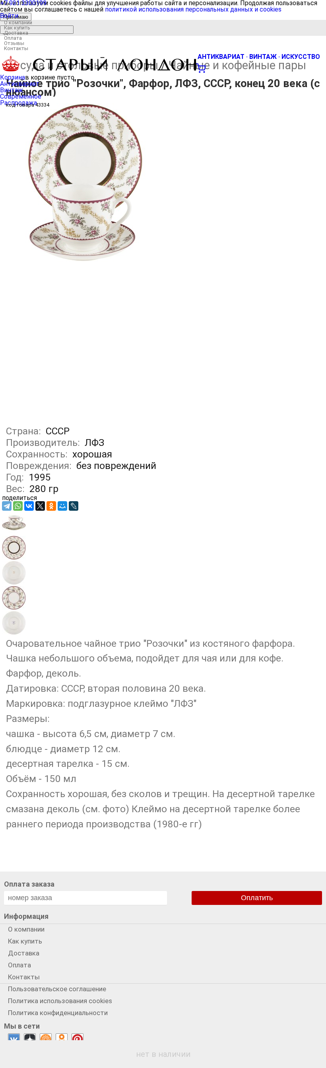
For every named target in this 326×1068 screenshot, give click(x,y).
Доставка (16, 33)
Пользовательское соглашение (57, 989)
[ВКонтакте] (29, 506)
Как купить (17, 28)
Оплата (13, 38)
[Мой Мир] (62, 506)
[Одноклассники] (51, 506)
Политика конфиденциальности (58, 1013)
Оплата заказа (29, 884)
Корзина (12, 77)
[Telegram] (7, 506)
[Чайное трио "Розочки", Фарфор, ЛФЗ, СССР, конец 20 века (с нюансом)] (85, 260)
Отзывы (14, 43)
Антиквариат (19, 84)
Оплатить (257, 898)
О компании (18, 22)
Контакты (16, 48)
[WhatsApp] (18, 506)
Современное (20, 96)
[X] (40, 506)
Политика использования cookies (60, 1001)
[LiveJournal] (73, 506)
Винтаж (11, 90)
